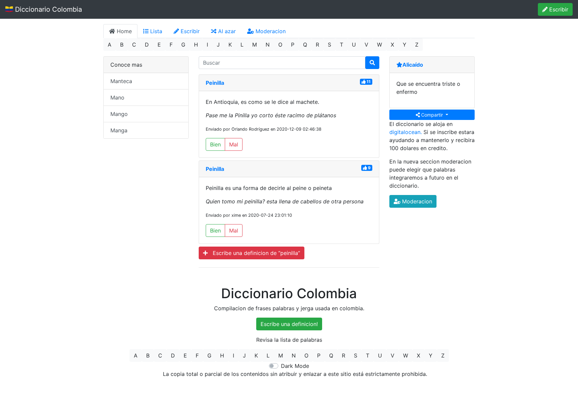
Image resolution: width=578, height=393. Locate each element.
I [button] (207, 44)
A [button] (109, 44)
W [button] (379, 44)
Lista (155, 31)
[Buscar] (372, 62)
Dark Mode (295, 366)
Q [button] (305, 44)
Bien (215, 144)
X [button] (392, 44)
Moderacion (270, 31)
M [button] (254, 44)
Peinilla (215, 82)
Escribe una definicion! (289, 324)
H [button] (196, 44)
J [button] (218, 44)
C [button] (134, 44)
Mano (117, 97)
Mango (119, 114)
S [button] (329, 44)
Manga (118, 130)
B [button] (121, 44)
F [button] (171, 44)
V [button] (366, 44)
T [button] (341, 44)
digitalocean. (405, 132)
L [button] (242, 44)
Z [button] (416, 44)
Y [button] (404, 44)
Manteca (121, 81)
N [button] (268, 44)
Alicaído (412, 64)
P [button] (292, 44)
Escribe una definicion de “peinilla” (254, 253)
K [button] (230, 44)
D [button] (147, 44)
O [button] (280, 44)
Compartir (432, 115)
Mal (233, 144)
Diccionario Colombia (47, 9)
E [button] (159, 44)
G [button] (183, 44)
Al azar (226, 31)
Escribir (558, 9)
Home (123, 31)
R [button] (317, 44)
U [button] (354, 44)
